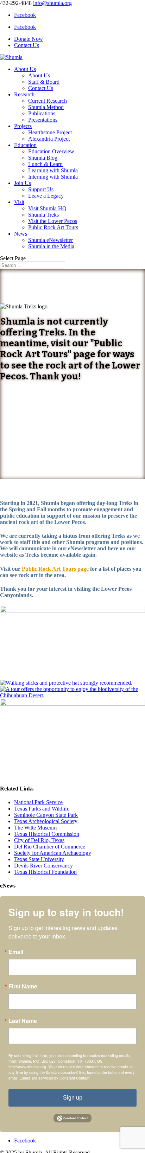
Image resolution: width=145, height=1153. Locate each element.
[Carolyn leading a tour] (72, 611)
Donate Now (28, 39)
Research (24, 94)
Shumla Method (46, 107)
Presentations (42, 120)
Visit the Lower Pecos (52, 221)
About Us (25, 69)
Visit (19, 202)
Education (25, 145)
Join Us (22, 183)
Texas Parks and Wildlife (41, 809)
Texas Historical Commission (46, 834)
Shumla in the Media (51, 246)
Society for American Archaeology (52, 853)
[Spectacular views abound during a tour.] (72, 704)
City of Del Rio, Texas (39, 840)
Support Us (40, 189)
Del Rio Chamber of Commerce (49, 847)
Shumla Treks (43, 215)
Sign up (72, 1098)
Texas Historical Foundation (45, 872)
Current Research (47, 101)
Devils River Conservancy (43, 866)
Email (15, 952)
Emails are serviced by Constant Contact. (54, 1078)
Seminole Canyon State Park (46, 815)
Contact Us (26, 45)
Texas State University (39, 859)
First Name (22, 986)
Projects (23, 126)
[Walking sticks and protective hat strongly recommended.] (66, 683)
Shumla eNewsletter (50, 240)
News (20, 234)
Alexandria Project (49, 139)
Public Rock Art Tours (53, 227)
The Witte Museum (35, 828)
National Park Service (38, 802)
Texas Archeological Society (45, 821)
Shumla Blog (42, 158)
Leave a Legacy (46, 196)
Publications (41, 113)
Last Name (22, 1021)
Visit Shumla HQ (47, 208)
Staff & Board (43, 82)
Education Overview (51, 151)
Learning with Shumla (53, 170)
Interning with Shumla (53, 177)
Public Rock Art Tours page (55, 569)
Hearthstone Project (50, 132)
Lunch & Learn (45, 164)
